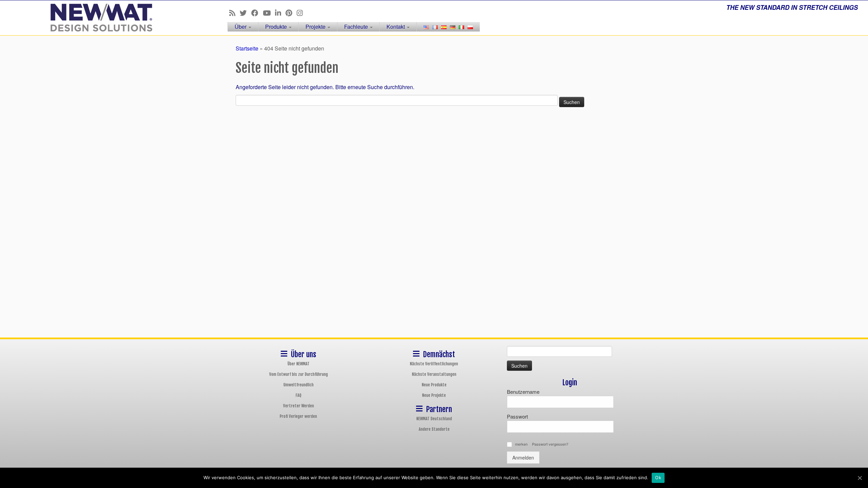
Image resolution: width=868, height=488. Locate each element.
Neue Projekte (434, 395)
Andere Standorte (434, 429)
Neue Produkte (434, 384)
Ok (658, 477)
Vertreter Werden (298, 405)
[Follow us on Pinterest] (291, 12)
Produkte (276, 26)
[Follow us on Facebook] (257, 12)
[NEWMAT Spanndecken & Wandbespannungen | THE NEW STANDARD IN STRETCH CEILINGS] (100, 18)
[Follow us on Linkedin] (280, 12)
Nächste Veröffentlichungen (434, 363)
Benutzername (523, 391)
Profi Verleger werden (298, 416)
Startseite (247, 48)
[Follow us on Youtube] (269, 12)
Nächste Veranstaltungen (434, 374)
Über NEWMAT (299, 363)
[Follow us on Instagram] (302, 12)
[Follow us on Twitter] (245, 12)
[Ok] (859, 477)
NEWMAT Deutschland (434, 418)
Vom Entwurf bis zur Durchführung (298, 374)
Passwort (517, 416)
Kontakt (396, 26)
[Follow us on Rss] (234, 12)
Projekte (316, 26)
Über (241, 26)
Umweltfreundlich (298, 384)
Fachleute (356, 26)
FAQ (298, 395)
